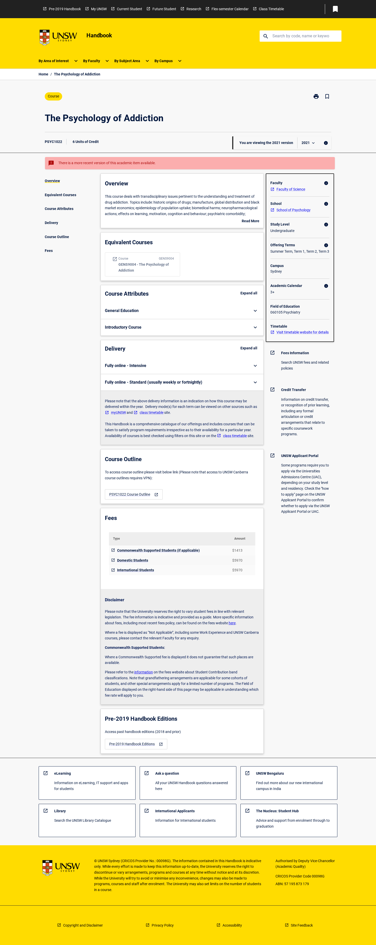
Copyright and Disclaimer (83, 925)
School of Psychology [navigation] (294, 210)
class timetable (151, 412)
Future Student (164, 9)
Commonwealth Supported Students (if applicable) (158, 550)
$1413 (237, 550)
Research (193, 9)
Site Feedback (302, 925)
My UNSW (99, 9)
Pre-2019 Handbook (65, 9)
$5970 (237, 560)
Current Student (129, 9)
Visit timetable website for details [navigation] (303, 332)
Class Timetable (271, 9)
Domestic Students (132, 560)
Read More (250, 221)
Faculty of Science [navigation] (291, 189)
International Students (135, 570)
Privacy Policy (163, 925)
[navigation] (134, 494)
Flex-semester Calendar (230, 9)
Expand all (248, 293)
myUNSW (118, 412)
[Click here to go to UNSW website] (58, 38)
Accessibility (232, 925)
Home (43, 74)
